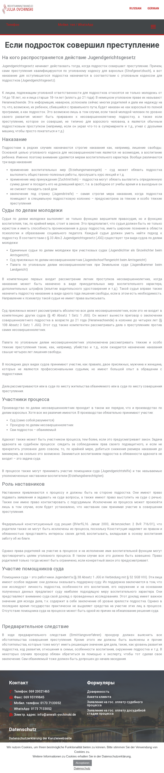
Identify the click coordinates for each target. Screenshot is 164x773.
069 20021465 (18, 29)
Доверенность (98, 692)
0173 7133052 (70, 29)
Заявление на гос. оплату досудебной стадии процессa (116, 712)
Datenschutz (82, 768)
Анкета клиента (99, 697)
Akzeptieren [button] (82, 762)
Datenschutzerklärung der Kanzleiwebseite (40, 738)
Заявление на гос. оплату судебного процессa (115, 703)
